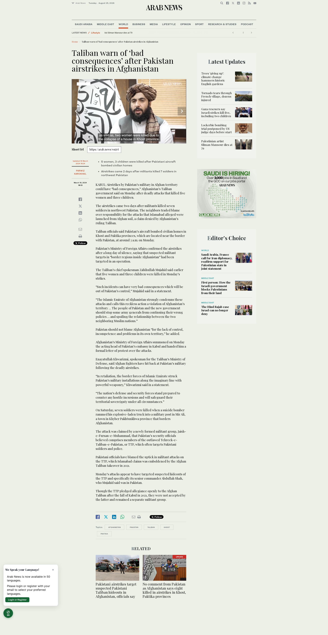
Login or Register (17, 599)
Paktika (104, 534)
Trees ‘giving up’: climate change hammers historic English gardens (213, 78)
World (123, 24)
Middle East (105, 24)
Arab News (81, 3)
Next (182, 111)
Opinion (185, 24)
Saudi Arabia (83, 24)
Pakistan (134, 527)
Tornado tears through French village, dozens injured (216, 96)
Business (138, 24)
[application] (129, 111)
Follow (82, 243)
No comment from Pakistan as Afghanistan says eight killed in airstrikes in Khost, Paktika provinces (164, 590)
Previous (76, 111)
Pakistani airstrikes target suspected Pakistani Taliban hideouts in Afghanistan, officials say (116, 590)
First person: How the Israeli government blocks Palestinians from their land (215, 287)
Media (154, 24)
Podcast (247, 24)
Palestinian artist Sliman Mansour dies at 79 (126, 33)
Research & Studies (222, 24)
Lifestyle (169, 24)
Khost (167, 527)
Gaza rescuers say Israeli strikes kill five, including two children (216, 112)
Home (75, 41)
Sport (199, 24)
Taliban (151, 527)
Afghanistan (114, 527)
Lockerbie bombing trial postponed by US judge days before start (216, 128)
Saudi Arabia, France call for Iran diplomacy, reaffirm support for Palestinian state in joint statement (216, 261)
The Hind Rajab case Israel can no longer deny (215, 310)
